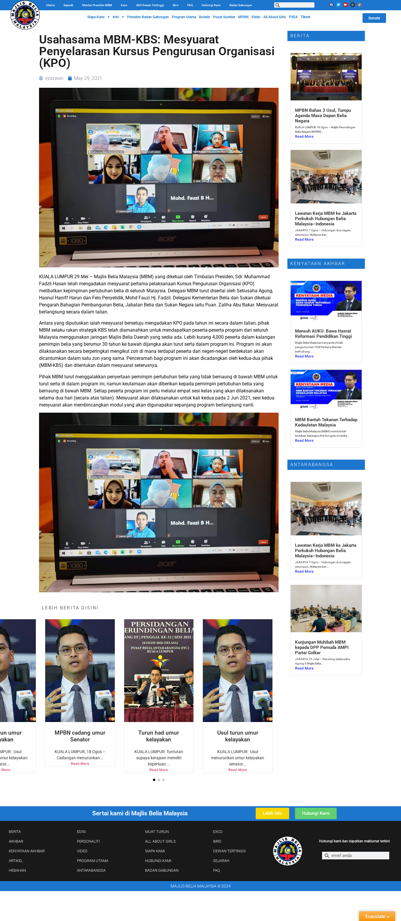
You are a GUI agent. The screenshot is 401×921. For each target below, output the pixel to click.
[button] (154, 780)
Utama (50, 5)
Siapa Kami (96, 17)
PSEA (293, 17)
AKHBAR (16, 841)
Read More (80, 770)
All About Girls (274, 17)
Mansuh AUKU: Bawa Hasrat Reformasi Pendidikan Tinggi (323, 333)
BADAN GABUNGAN (161, 870)
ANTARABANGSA (91, 870)
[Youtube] (345, 4)
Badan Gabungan (241, 5)
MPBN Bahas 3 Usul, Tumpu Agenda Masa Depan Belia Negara (323, 116)
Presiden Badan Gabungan (148, 17)
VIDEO (82, 851)
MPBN (243, 17)
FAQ (190, 5)
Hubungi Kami (211, 5)
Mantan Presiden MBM (97, 5)
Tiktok (305, 17)
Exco (124, 5)
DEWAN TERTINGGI (229, 851)
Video (255, 17)
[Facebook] (331, 4)
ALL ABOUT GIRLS (160, 841)
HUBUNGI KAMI (158, 860)
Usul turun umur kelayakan (158, 736)
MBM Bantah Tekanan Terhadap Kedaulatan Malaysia (326, 422)
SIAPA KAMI (155, 851)
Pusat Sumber (224, 17)
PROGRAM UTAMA (92, 860)
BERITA (15, 831)
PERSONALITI (88, 841)
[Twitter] (338, 4)
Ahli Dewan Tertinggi (150, 5)
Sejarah (68, 5)
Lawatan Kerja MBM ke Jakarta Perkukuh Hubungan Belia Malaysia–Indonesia (325, 219)
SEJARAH (221, 860)
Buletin (204, 17)
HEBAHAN (17, 870)
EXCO (218, 831)
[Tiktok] (359, 4)
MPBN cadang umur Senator (237, 736)
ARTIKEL (16, 860)
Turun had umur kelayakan (80, 736)
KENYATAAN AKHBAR (27, 851)
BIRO (217, 841)
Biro (175, 5)
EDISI (81, 831)
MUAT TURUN (157, 831)
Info (116, 17)
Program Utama (184, 17)
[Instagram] (352, 4)
